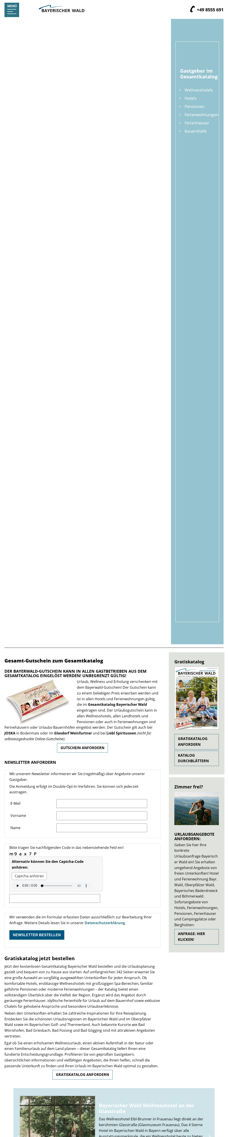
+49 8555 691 (210, 10)
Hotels (191, 98)
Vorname (18, 815)
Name (15, 827)
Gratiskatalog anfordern (82, 1074)
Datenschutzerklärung (105, 922)
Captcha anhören (29, 876)
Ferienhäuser (197, 123)
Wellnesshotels (199, 90)
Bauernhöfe (196, 131)
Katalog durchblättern (193, 758)
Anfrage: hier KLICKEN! (191, 936)
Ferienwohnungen (201, 114)
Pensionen (194, 106)
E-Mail (15, 803)
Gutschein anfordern (82, 747)
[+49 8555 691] (192, 10)
